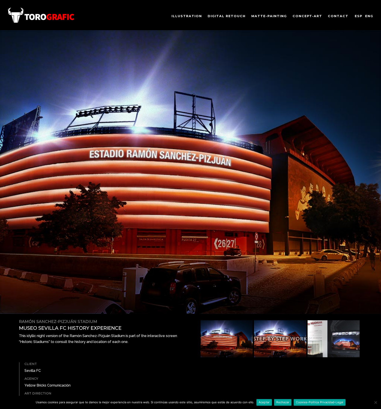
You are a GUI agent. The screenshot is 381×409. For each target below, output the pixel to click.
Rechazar (282, 402)
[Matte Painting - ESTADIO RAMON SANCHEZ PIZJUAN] (227, 356)
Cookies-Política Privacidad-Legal (319, 402)
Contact (338, 16)
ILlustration (187, 16)
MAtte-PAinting (269, 16)
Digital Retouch (227, 16)
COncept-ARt (307, 16)
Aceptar (264, 402)
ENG (369, 16)
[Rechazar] (375, 402)
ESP (358, 16)
